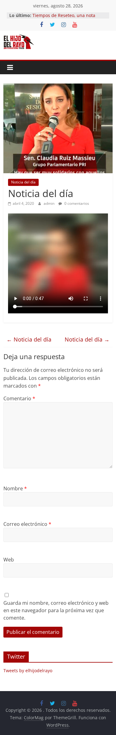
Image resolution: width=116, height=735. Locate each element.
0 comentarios (76, 203)
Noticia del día (23, 182)
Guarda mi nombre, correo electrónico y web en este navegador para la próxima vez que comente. (56, 610)
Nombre (15, 488)
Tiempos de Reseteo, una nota (63, 15)
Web (8, 559)
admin (49, 203)
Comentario (19, 398)
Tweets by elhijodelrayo (27, 670)
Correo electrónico (27, 524)
